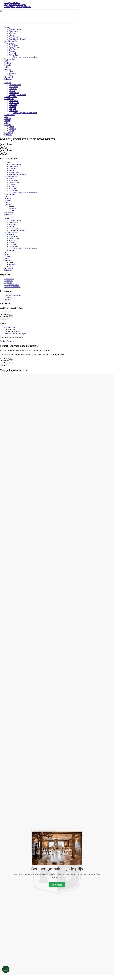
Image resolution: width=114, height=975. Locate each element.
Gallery (11, 75)
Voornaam (4, 312)
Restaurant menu (15, 29)
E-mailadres (4, 316)
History (11, 71)
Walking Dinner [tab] (5, 148)
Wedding (7, 63)
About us (7, 69)
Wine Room (13, 49)
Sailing (6, 67)
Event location (9, 59)
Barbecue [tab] (3, 146)
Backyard (12, 53)
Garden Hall (13, 55)
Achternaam (4, 314)
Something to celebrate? (17, 39)
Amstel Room (14, 47)
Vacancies (12, 73)
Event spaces (9, 43)
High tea (12, 35)
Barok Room (13, 45)
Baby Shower (14, 37)
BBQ (6, 61)
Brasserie (7, 27)
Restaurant (12, 51)
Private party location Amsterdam (25, 57)
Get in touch (8, 77)
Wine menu (13, 33)
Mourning (7, 65)
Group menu (13, 31)
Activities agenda (10, 41)
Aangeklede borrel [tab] (6, 144)
